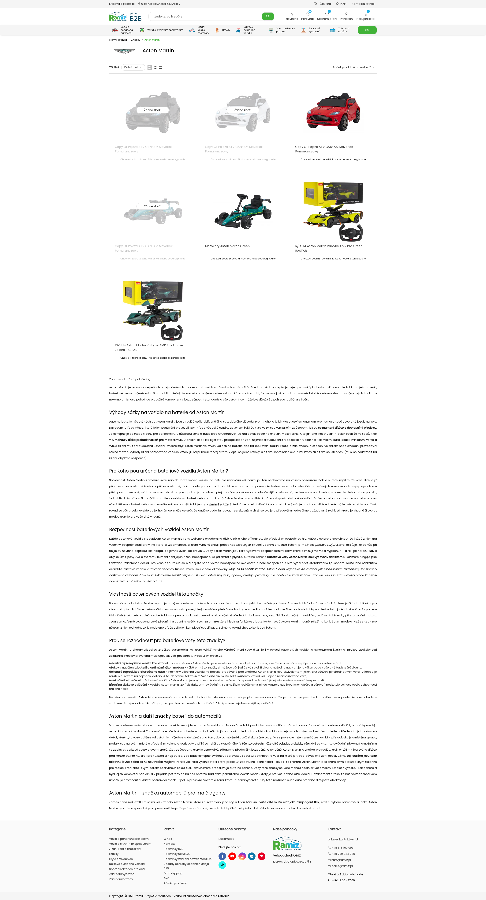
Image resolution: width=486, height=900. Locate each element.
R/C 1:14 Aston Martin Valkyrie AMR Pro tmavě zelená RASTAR (149, 347)
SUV (246, 387)
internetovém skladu (137, 725)
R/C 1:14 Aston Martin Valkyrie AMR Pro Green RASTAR (328, 248)
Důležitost (131, 67)
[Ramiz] (125, 16)
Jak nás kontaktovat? (343, 839)
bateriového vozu (143, 504)
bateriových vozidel (295, 650)
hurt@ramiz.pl (341, 860)
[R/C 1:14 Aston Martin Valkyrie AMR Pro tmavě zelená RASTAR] (153, 310)
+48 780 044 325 (343, 854)
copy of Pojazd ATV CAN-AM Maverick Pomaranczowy (144, 149)
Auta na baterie (255, 557)
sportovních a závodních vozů (218, 387)
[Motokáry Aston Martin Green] (243, 211)
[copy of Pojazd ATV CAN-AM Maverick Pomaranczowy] (333, 112)
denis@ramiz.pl (342, 866)
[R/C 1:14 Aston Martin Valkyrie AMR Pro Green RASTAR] (333, 211)
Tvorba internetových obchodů (194, 896)
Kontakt (334, 829)
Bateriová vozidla (121, 603)
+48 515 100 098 (342, 848)
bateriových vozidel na (197, 480)
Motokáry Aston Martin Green (227, 246)
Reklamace (226, 839)
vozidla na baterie (208, 672)
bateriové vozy (181, 663)
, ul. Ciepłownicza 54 (292, 862)
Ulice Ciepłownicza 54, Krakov (160, 4)
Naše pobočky (285, 829)
